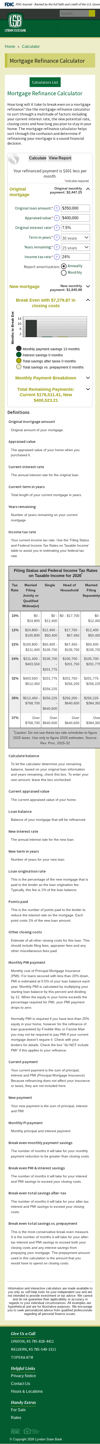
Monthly (75, 272)
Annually (75, 265)
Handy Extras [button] (23, 1402)
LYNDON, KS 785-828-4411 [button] (32, 1341)
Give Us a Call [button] (23, 1333)
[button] (50, 192)
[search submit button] (92, 13)
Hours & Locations (27, 1391)
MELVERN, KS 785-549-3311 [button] (33, 1349)
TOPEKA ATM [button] (22, 1357)
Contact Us (20, 1384)
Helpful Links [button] (23, 1368)
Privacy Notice (45, 1376)
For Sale (18, 1410)
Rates (16, 1418)
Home (10, 46)
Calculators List (45, 82)
